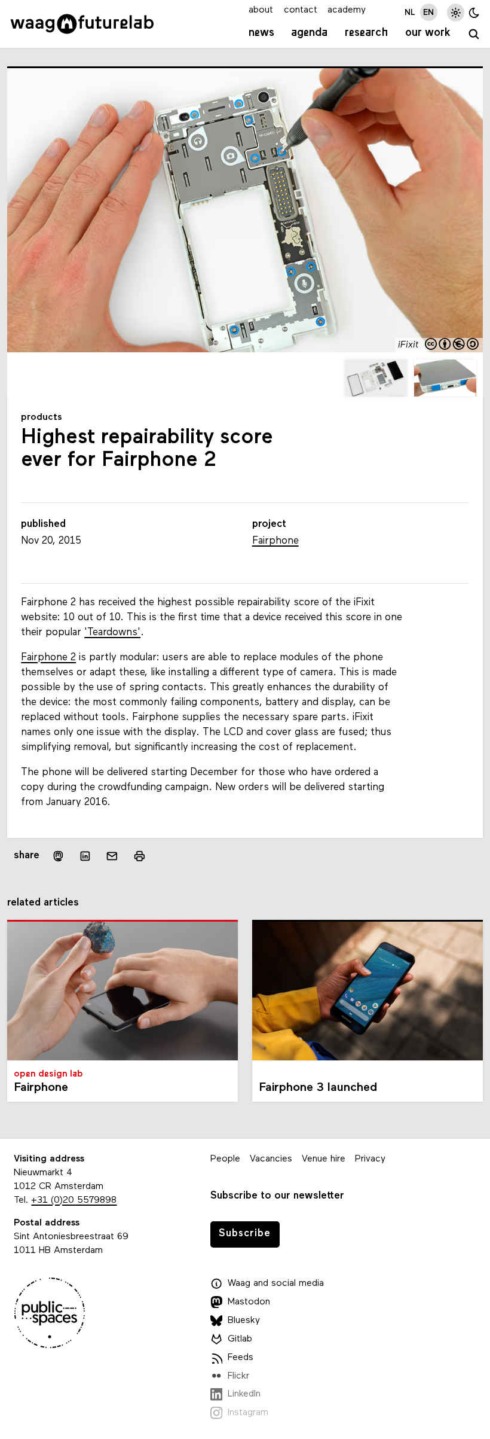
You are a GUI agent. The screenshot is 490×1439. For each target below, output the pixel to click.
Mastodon (249, 1302)
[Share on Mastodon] (57, 856)
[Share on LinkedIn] (85, 855)
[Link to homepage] (82, 24)
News (261, 33)
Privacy (370, 1159)
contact (300, 10)
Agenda (309, 33)
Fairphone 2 (48, 658)
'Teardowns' (112, 632)
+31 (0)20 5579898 (74, 1200)
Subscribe (245, 1233)
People (225, 1159)
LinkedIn (244, 1394)
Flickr (238, 1376)
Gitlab (240, 1339)
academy (346, 10)
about (261, 10)
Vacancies (271, 1159)
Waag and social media (276, 1283)
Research (366, 33)
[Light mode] (455, 12)
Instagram (248, 1412)
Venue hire (323, 1159)
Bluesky (244, 1320)
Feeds (240, 1357)
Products (41, 417)
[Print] (139, 856)
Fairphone (275, 541)
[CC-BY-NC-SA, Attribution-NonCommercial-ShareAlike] (452, 345)
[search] (474, 35)
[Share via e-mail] (112, 855)
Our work (428, 33)
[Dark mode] (474, 12)
